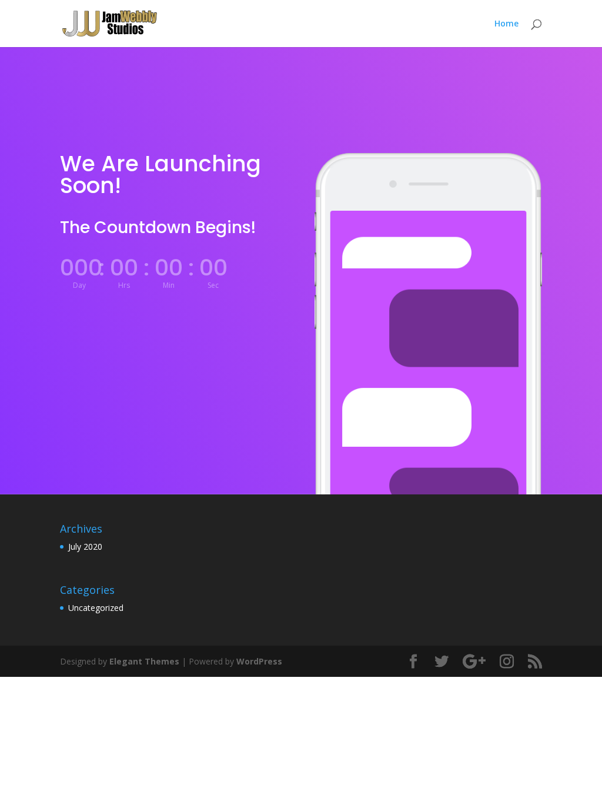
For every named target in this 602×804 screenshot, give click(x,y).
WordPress (259, 661)
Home (506, 24)
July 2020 (85, 546)
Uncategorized (95, 607)
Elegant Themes (144, 661)
